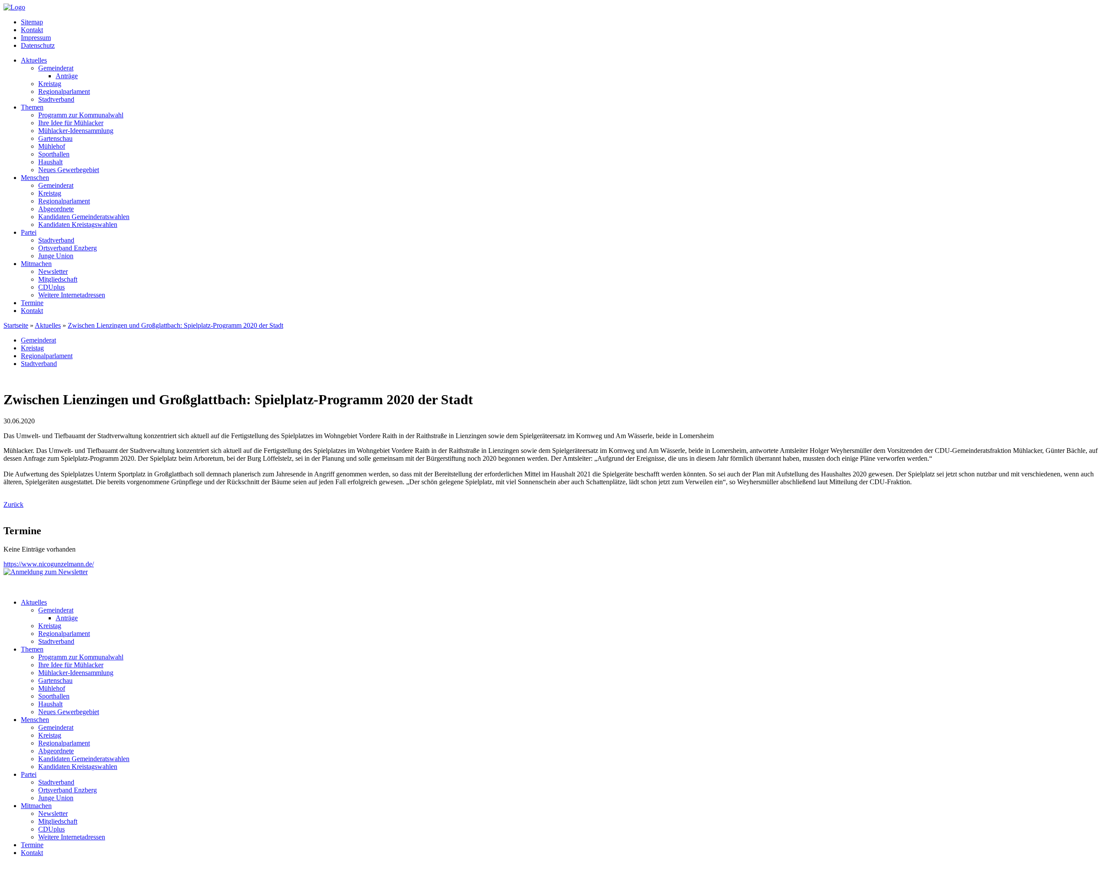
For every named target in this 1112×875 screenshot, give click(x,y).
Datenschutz (38, 45)
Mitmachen (36, 263)
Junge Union (55, 256)
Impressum (36, 37)
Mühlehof (51, 146)
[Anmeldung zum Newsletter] (45, 572)
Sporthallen (54, 154)
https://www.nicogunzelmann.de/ (48, 564)
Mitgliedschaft (57, 279)
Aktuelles (34, 60)
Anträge (67, 76)
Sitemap (32, 22)
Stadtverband (56, 99)
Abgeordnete (56, 209)
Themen (32, 107)
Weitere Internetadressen (71, 295)
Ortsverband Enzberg (67, 248)
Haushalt (50, 162)
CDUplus (51, 287)
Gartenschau (55, 138)
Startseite (15, 325)
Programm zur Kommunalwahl (80, 115)
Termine (32, 302)
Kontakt (32, 29)
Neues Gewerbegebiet (68, 169)
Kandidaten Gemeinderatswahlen (83, 216)
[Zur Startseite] (14, 7)
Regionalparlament (64, 91)
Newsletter (53, 271)
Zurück (13, 504)
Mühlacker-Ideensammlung (75, 130)
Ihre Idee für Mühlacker (70, 122)
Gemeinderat (55, 68)
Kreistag (49, 83)
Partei (28, 232)
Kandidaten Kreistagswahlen (77, 224)
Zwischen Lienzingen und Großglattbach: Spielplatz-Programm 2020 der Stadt (175, 325)
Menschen (35, 177)
